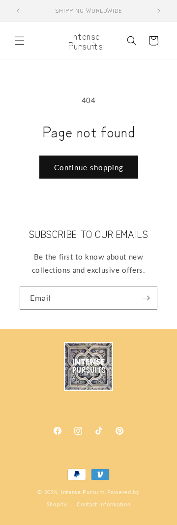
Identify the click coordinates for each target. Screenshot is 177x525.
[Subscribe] (146, 298)
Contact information (103, 504)
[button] (19, 41)
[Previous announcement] (18, 11)
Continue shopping (88, 167)
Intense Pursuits (83, 492)
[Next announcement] (159, 11)
